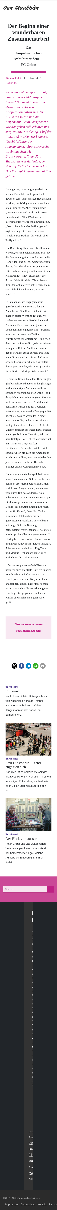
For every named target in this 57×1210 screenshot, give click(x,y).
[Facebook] (32, 1102)
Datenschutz (28, 1204)
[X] (32, 1108)
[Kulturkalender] (42, 8)
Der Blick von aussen (21, 839)
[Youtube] (32, 1115)
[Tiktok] (32, 1128)
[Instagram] (32, 1121)
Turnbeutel (11, 82)
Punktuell (13, 691)
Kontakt (42, 1204)
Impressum (12, 1204)
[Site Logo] (21, 7)
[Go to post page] (28, 739)
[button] (14, 666)
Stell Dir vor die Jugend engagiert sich (23, 765)
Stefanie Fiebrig (14, 78)
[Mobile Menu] (50, 7)
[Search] (50, 889)
